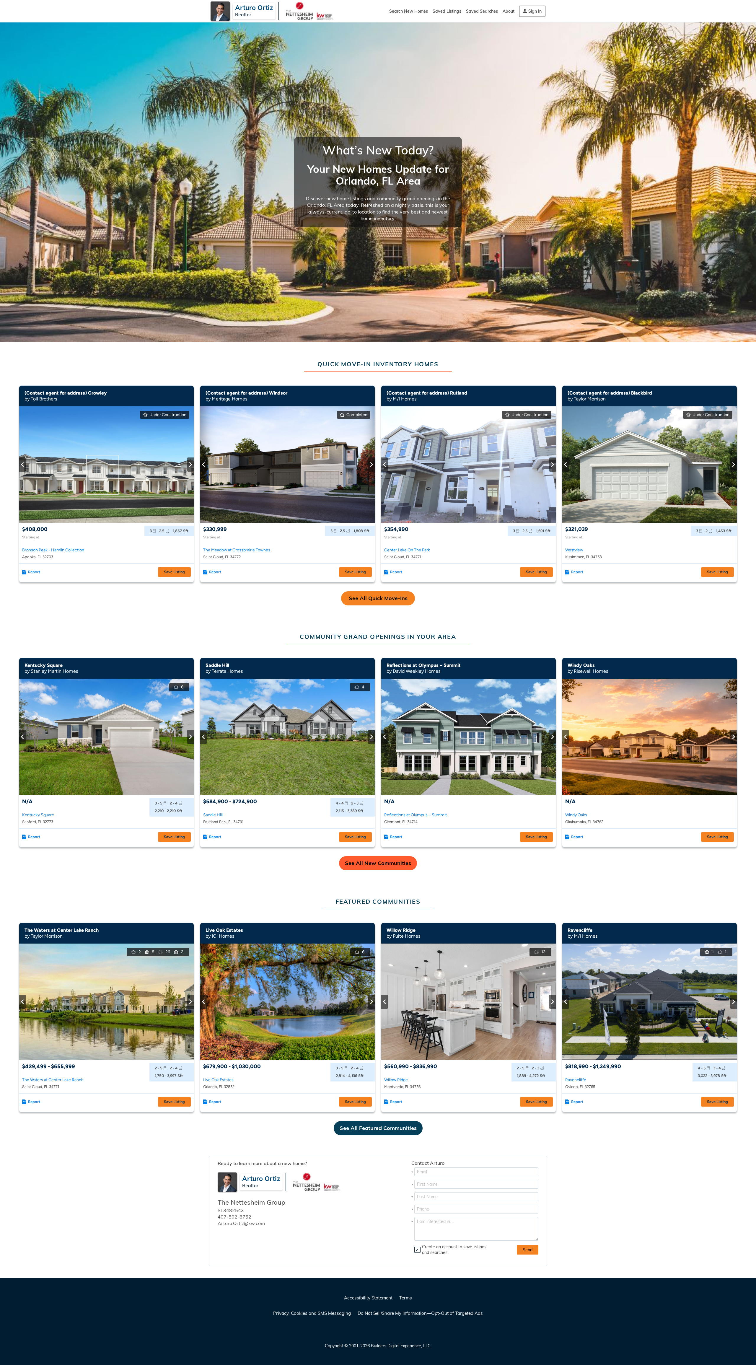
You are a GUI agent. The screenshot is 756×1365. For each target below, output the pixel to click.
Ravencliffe (580, 930)
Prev (22, 464)
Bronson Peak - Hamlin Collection (53, 550)
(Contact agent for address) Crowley (66, 393)
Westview (574, 550)
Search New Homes (408, 11)
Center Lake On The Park (407, 550)
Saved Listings (447, 11)
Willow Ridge (401, 930)
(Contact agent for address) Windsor (246, 393)
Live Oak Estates (224, 930)
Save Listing (174, 572)
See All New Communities (378, 863)
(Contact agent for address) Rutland (427, 393)
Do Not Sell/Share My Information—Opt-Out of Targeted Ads (420, 1313)
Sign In (535, 11)
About (508, 11)
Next (190, 464)
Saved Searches (482, 11)
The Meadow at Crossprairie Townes (236, 550)
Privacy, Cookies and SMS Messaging (312, 1313)
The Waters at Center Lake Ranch (62, 930)
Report (34, 572)
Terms (405, 1298)
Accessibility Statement (368, 1298)
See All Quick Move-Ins (378, 598)
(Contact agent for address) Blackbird (610, 393)
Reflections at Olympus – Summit (424, 665)
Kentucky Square (44, 665)
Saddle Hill (217, 665)
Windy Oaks (581, 665)
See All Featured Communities (378, 1128)
